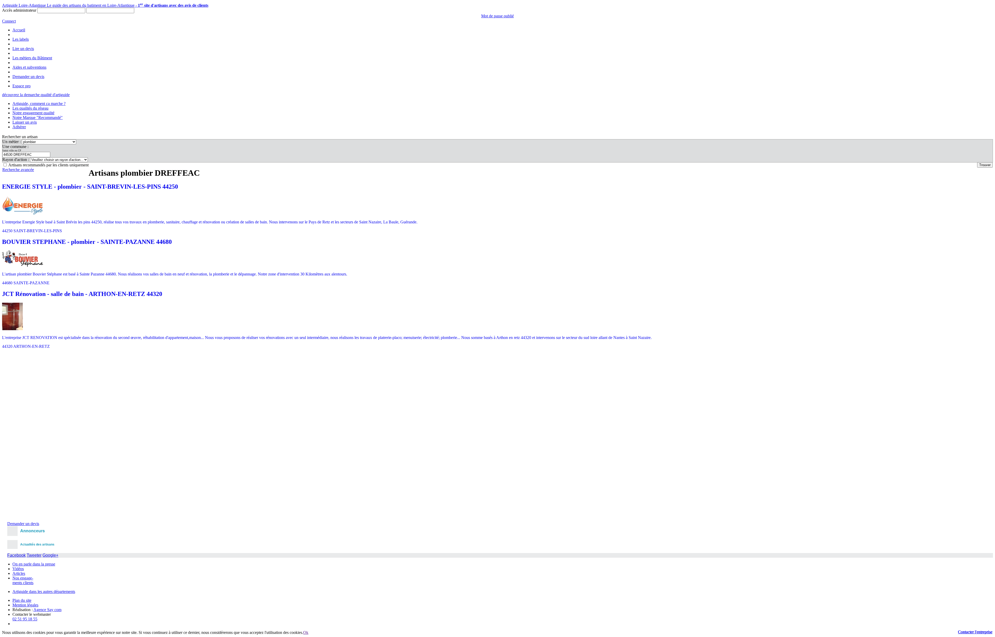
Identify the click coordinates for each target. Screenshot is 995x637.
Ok (305, 632)
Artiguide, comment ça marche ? (39, 103)
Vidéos (18, 569)
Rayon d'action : (16, 159)
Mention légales (25, 605)
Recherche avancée (18, 169)
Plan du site (21, 600)
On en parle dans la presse (33, 564)
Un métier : (12, 141)
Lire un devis (23, 48)
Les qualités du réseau (30, 108)
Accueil (18, 30)
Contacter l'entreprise (975, 632)
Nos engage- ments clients (22, 580)
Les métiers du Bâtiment (32, 58)
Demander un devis (28, 76)
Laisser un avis (24, 122)
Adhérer (19, 127)
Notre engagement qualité (33, 113)
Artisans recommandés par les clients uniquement (48, 165)
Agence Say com (47, 609)
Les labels (20, 39)
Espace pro (21, 86)
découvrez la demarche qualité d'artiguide (36, 95)
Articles (18, 573)
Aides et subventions (29, 67)
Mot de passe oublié (497, 16)
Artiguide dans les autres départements (43, 591)
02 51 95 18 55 (24, 619)
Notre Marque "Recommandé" (37, 117)
